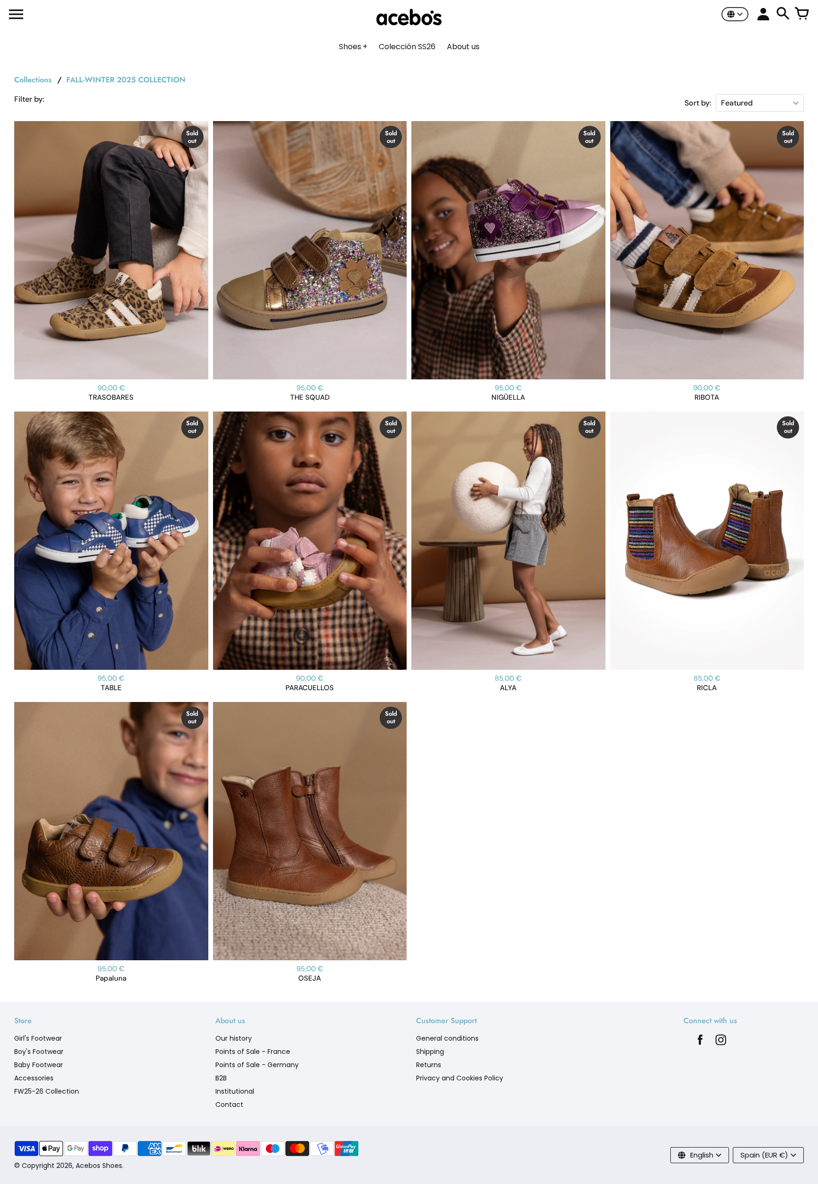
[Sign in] (763, 14)
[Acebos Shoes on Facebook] (700, 1042)
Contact (229, 1104)
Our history (233, 1038)
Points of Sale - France (252, 1051)
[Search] (783, 14)
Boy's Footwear (38, 1051)
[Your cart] (802, 14)
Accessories (33, 1078)
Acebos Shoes (99, 1165)
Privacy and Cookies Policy (459, 1078)
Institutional (234, 1091)
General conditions (447, 1038)
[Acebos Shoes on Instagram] (721, 1042)
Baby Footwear (38, 1065)
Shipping (430, 1051)
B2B (221, 1078)
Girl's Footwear (38, 1038)
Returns (428, 1065)
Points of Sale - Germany (257, 1065)
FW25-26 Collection (46, 1091)
